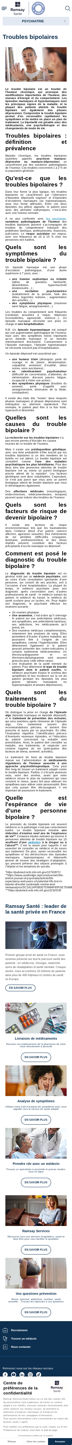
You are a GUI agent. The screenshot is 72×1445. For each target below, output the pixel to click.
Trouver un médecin (24, 1338)
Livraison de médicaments (36, 1038)
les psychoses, (56, 218)
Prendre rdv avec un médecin (36, 1164)
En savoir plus (20, 987)
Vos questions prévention (36, 1293)
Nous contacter (21, 1346)
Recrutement (19, 1330)
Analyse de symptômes (36, 1101)
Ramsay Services (36, 1231)
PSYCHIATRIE (33, 21)
